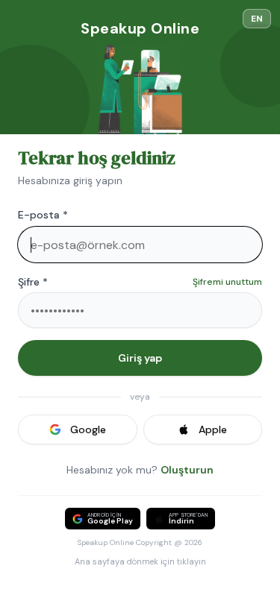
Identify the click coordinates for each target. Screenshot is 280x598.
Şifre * (33, 282)
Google (88, 429)
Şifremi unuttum (227, 282)
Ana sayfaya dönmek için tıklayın (140, 561)
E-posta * (43, 214)
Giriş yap (140, 358)
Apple (213, 429)
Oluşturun (187, 469)
